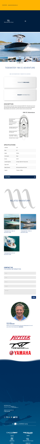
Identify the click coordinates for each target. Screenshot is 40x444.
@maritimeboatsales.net (9, 410)
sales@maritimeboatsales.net (13, 5)
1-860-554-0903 (4, 5)
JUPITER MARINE (14, 407)
